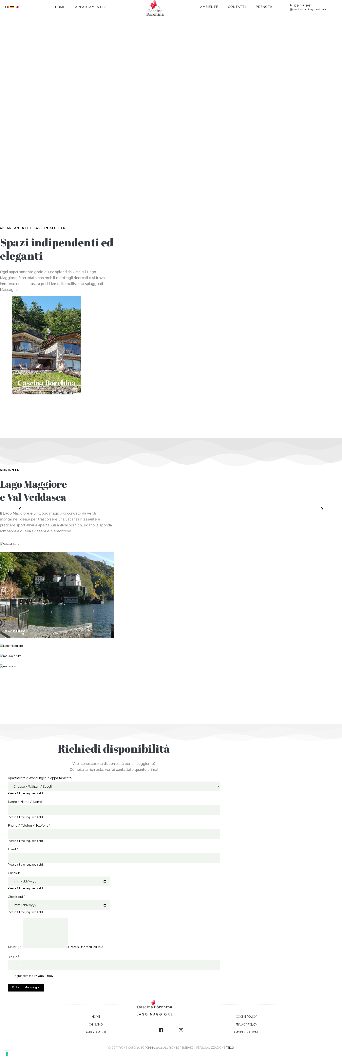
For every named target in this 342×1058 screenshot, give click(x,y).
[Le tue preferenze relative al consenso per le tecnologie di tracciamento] (7, 1054)
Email (13, 849)
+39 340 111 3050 (302, 5)
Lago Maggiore (15, 639)
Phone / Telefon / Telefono (29, 825)
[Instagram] (181, 1030)
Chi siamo (96, 1024)
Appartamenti (89, 7)
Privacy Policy (246, 1024)
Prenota (264, 7)
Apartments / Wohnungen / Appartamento (40, 778)
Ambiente (209, 7)
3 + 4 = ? (13, 956)
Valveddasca (18, 540)
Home (60, 7)
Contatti (237, 7)
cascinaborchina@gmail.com (309, 9)
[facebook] (161, 1030)
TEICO (230, 1047)
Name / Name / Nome (26, 802)
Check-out (16, 897)
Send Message (27, 987)
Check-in (15, 873)
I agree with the (33, 975)
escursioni (16, 662)
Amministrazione (246, 1032)
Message (15, 947)
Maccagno (15, 631)
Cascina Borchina (47, 382)
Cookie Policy (246, 1016)
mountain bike (15, 650)
